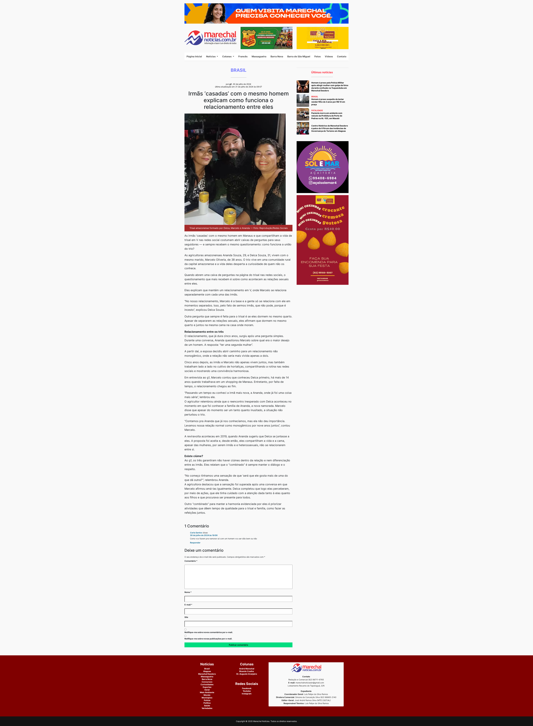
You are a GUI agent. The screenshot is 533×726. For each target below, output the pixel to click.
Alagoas (207, 671)
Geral (207, 690)
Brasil (207, 668)
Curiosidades (207, 684)
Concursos (207, 682)
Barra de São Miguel (298, 56)
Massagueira (259, 56)
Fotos (317, 56)
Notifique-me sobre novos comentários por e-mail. (208, 632)
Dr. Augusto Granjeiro (246, 674)
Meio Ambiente (207, 692)
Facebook (246, 688)
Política (207, 703)
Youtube (247, 691)
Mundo (207, 695)
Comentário (190, 561)
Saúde (207, 705)
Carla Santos (196, 532)
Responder (195, 542)
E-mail (188, 604)
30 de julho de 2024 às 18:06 (204, 535)
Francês (242, 56)
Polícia (207, 700)
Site (186, 617)
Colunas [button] (227, 56)
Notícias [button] (211, 56)
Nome (188, 592)
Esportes (207, 687)
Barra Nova (277, 56)
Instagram (247, 693)
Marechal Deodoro (207, 674)
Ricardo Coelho (246, 671)
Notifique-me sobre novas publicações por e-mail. (208, 638)
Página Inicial (195, 56)
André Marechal (246, 668)
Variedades (207, 708)
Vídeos (329, 56)
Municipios (207, 697)
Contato (341, 56)
